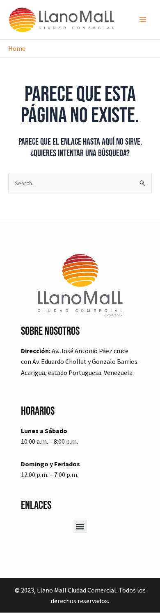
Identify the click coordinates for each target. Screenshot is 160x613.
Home (16, 48)
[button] (80, 526)
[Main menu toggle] (143, 20)
